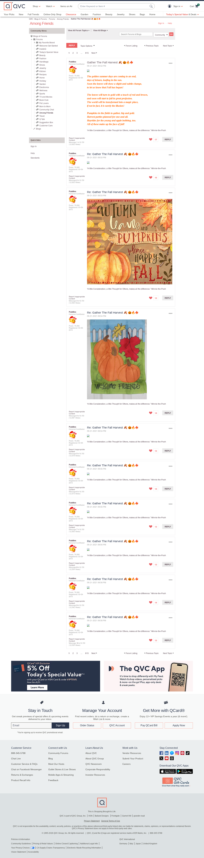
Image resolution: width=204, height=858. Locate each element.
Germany (123, 844)
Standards (35, 157)
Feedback (53, 780)
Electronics (44, 87)
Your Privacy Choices (20, 848)
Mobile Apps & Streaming (61, 775)
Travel (42, 115)
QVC (31, 18)
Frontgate (115, 816)
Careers (126, 764)
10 (77, 643)
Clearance (71, 14)
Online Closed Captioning (66, 844)
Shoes (132, 14)
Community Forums (58, 753)
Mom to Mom (45, 106)
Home (152, 14)
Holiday (42, 80)
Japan (138, 844)
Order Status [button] (87, 725)
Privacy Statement (92, 821)
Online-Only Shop (52, 14)
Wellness (43, 90)
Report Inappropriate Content (77, 139)
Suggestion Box (46, 122)
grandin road (139, 816)
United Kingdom (150, 844)
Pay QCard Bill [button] (149, 725)
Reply (168, 139)
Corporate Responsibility (97, 769)
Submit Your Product (132, 758)
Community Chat (46, 109)
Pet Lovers (44, 103)
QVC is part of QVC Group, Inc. (73, 816)
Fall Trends (33, 14)
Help (170, 23)
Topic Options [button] (86, 45)
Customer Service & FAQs (24, 764)
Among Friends (63, 19)
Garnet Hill (126, 816)
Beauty (108, 14)
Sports (42, 93)
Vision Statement (18, 852)
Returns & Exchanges (22, 775)
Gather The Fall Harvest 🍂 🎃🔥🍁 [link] (86, 19)
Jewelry (120, 14)
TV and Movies (45, 96)
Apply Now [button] (179, 725)
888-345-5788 (18, 753)
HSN (90, 816)
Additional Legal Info (89, 844)
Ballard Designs (102, 816)
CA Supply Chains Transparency (51, 848)
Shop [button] (35, 6)
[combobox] (113, 6)
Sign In (161, 23)
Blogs (38, 128)
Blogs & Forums (40, 19)
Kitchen (42, 71)
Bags (142, 14)
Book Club (43, 100)
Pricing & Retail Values (43, 844)
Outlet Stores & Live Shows (62, 769)
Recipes (43, 74)
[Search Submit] (152, 6)
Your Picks (9, 14)
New (21, 14)
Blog (50, 758)
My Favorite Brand (47, 42)
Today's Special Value (48, 52)
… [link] (81, 52)
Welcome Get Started (48, 45)
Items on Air (66, 6)
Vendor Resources (131, 753)
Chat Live (16, 758)
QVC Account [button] (117, 725)
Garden (84, 14)
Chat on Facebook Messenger (26, 769)
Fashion (97, 14)
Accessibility (33, 852)
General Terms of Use (110, 821)
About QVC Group (94, 758)
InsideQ (42, 48)
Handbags (43, 61)
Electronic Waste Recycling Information (84, 848)
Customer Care (46, 125)
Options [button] (170, 63)
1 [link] (69, 52)
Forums (52, 19)
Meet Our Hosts (56, 764)
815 (87, 52)
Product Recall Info (20, 780)
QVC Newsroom (93, 764)
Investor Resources (95, 775)
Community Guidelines (21, 844)
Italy (131, 844)
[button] (170, 6)
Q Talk (42, 119)
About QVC (91, 753)
